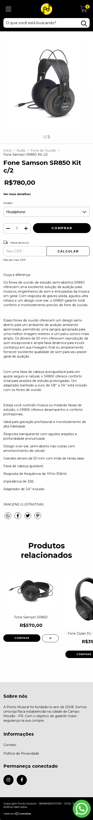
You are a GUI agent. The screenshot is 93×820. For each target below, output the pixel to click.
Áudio (21, 150)
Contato (9, 745)
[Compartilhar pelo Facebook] (18, 517)
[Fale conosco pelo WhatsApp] (82, 809)
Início (7, 150)
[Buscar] (84, 23)
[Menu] (8, 9)
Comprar (21, 638)
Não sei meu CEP (14, 259)
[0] (83, 10)
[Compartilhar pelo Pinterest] (37, 517)
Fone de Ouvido (43, 150)
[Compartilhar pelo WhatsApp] (8, 516)
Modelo (8, 203)
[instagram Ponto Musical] (8, 780)
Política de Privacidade (21, 753)
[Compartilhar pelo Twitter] (28, 517)
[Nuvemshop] (17, 814)
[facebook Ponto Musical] (22, 780)
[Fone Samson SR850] (50, 638)
